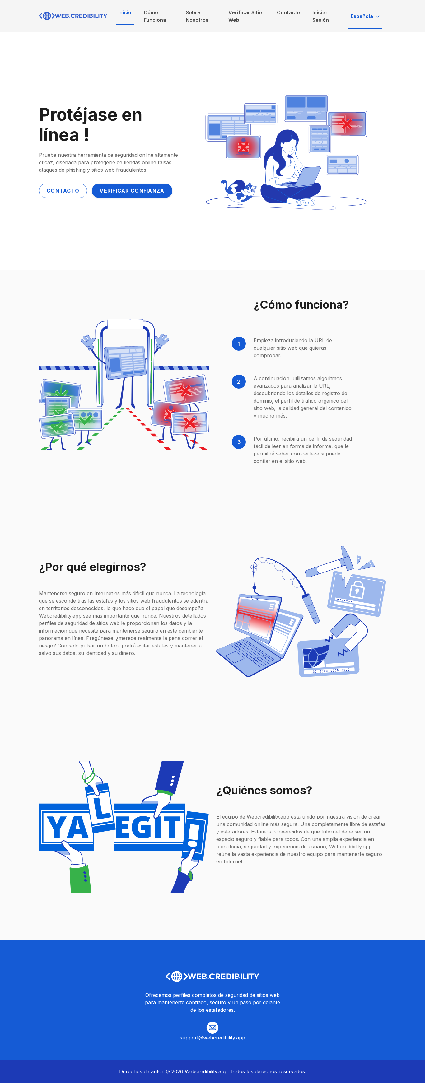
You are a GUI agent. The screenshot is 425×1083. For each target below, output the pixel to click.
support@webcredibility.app (212, 1037)
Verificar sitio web (245, 16)
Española (362, 16)
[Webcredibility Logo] (73, 16)
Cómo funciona (155, 16)
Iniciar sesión (320, 16)
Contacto (288, 12)
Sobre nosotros (197, 16)
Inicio (124, 12)
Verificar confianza (132, 191)
